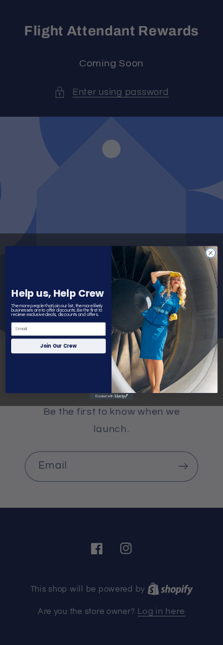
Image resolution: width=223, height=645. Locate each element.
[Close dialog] (210, 252)
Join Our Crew (58, 345)
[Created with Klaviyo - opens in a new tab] (111, 396)
